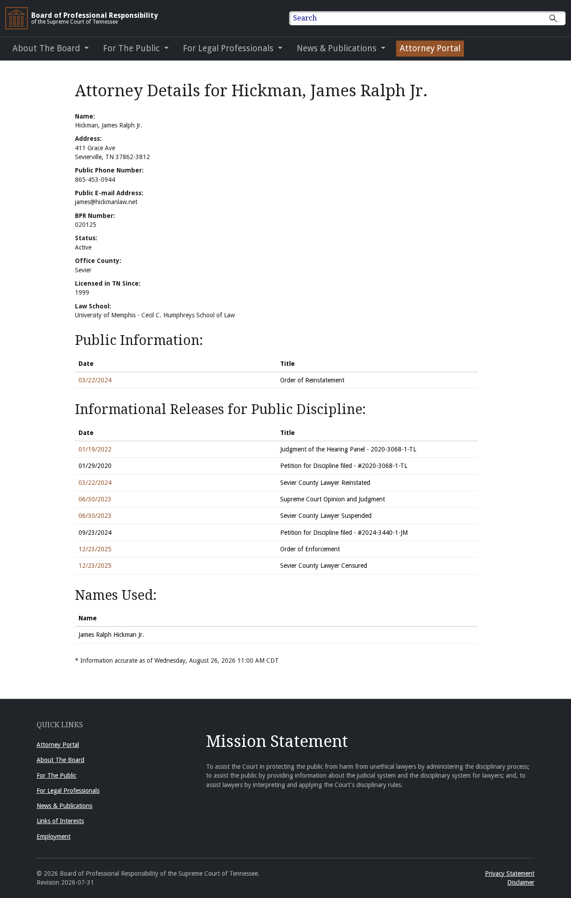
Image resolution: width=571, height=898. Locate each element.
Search (305, 18)
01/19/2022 (95, 449)
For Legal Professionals (68, 790)
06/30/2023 (95, 499)
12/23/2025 (95, 549)
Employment (53, 836)
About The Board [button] (47, 48)
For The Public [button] (132, 48)
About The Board (60, 759)
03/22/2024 (95, 380)
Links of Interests (60, 820)
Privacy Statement (509, 873)
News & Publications (64, 805)
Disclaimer (520, 882)
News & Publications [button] (338, 48)
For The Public (56, 775)
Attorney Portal (430, 48)
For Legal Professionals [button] (229, 48)
